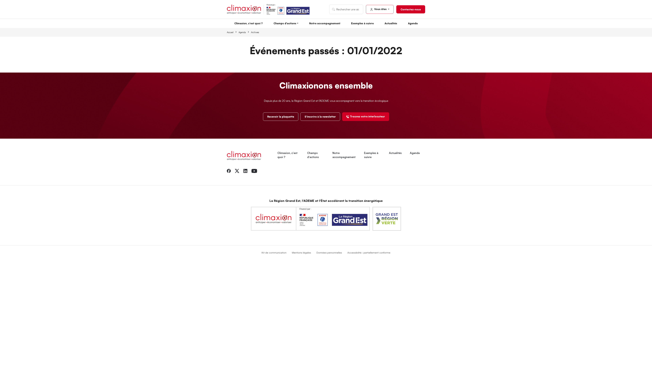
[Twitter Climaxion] (237, 170)
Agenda (413, 23)
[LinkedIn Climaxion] (245, 170)
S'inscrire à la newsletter (320, 116)
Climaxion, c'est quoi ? (248, 23)
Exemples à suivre (362, 23)
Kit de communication (274, 252)
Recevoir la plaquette (280, 116)
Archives (255, 32)
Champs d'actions (285, 23)
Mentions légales (301, 252)
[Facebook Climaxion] (229, 170)
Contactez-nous (411, 9)
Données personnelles (329, 252)
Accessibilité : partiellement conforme (368, 252)
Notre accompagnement (324, 23)
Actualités (391, 23)
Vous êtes (380, 9)
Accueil (230, 32)
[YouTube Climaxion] (254, 170)
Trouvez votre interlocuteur (367, 116)
